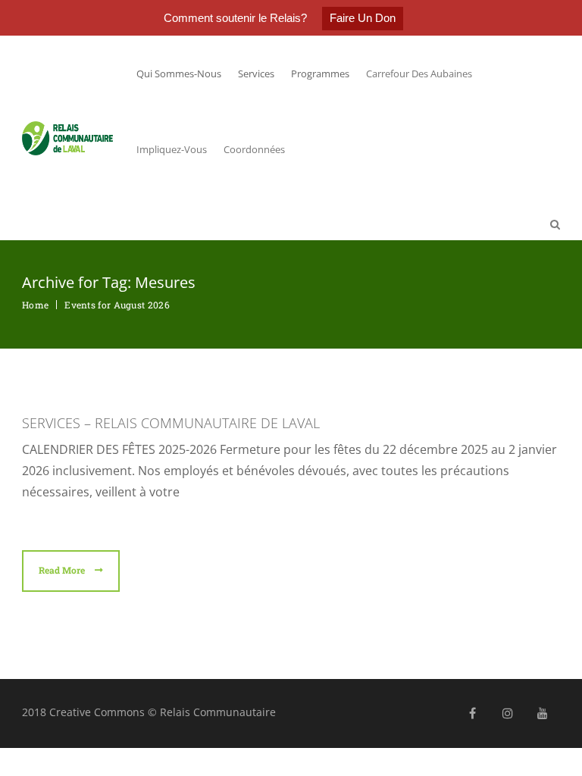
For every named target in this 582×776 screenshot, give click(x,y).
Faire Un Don (363, 17)
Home (35, 305)
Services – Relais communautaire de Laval (171, 423)
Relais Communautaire (218, 712)
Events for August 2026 (117, 305)
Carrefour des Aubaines (419, 73)
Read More (63, 570)
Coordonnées (254, 149)
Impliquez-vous (171, 149)
